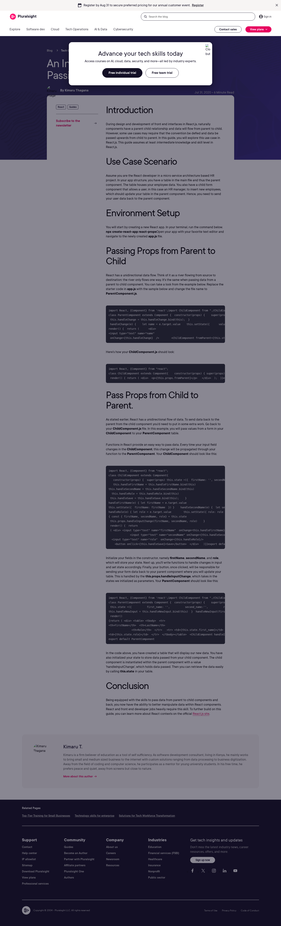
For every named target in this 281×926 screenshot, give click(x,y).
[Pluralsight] (23, 16)
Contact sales (228, 29)
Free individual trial (122, 73)
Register (198, 5)
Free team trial (162, 73)
